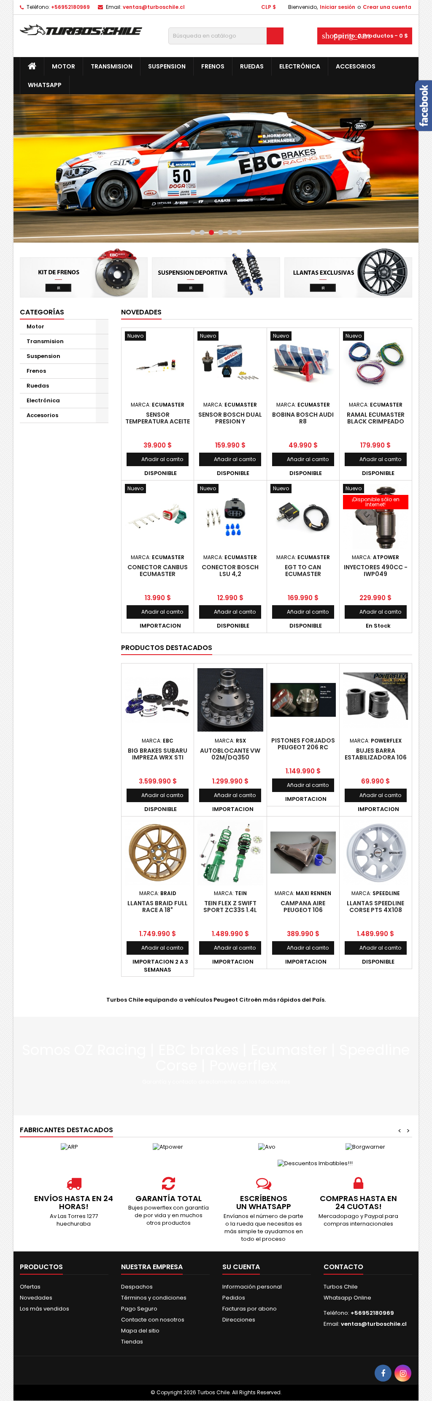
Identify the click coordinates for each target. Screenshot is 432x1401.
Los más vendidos (44, 1309)
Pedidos (233, 1298)
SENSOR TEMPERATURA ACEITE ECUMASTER (157, 421)
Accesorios (355, 66)
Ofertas (30, 1287)
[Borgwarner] (365, 1147)
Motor (63, 66)
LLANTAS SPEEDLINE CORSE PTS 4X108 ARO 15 (375, 910)
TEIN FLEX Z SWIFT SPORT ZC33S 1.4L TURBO (230, 910)
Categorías (42, 312)
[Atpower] (168, 1147)
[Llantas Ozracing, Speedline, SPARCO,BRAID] (348, 272)
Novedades (141, 312)
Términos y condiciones (153, 1298)
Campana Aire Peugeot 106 (303, 906)
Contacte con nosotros (152, 1320)
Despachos (137, 1287)
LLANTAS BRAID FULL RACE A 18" (157, 906)
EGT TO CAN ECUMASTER (303, 570)
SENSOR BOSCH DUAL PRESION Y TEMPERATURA (230, 421)
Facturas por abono (249, 1309)
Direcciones (238, 1320)
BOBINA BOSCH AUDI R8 (303, 418)
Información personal (252, 1287)
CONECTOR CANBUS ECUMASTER (157, 570)
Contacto (343, 1267)
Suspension (167, 66)
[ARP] (69, 1147)
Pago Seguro (139, 1309)
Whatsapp (45, 85)
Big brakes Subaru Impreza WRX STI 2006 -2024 (157, 757)
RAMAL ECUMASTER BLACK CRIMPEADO (376, 418)
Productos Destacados (166, 648)
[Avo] (266, 1147)
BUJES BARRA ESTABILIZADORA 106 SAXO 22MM (376, 757)
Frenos (212, 66)
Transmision (111, 66)
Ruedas (252, 66)
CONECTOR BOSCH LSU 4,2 (230, 570)
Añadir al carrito (157, 459)
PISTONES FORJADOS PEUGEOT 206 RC (303, 743)
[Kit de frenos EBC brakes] (84, 272)
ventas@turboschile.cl (154, 7)
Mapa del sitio (140, 1331)
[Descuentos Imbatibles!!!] (315, 1163)
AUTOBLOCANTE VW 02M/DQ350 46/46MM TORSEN (230, 757)
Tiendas (132, 1342)
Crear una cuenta (387, 7)
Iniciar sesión (337, 7)
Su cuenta (241, 1267)
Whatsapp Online (347, 1298)
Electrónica (299, 66)
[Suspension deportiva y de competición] (216, 272)
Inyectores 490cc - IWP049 (376, 570)
